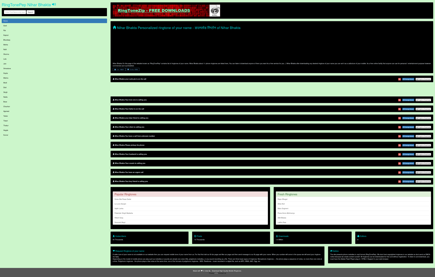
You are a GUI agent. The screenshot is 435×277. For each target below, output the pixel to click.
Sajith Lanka (119, 208)
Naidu (5, 97)
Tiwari (5, 121)
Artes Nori (281, 204)
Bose (5, 102)
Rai (4, 30)
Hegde (5, 130)
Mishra (5, 78)
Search (30, 12)
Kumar (5, 135)
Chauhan (6, 106)
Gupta (5, 73)
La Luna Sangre (120, 204)
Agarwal (6, 111)
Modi (5, 83)
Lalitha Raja (282, 222)
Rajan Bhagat (282, 199)
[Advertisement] (181, 46)
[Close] (399, 79)
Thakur (5, 125)
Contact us (222, 273)
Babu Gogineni (283, 208)
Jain (4, 63)
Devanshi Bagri (120, 222)
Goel (5, 25)
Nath (5, 49)
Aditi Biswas (282, 218)
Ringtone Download (424, 79)
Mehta (5, 44)
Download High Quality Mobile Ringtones (226, 271)
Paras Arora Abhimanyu (286, 213)
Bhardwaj (6, 40)
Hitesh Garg (119, 218)
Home (5, 21)
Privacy (211, 273)
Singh (5, 92)
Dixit (4, 87)
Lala (4, 59)
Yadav (5, 116)
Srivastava (7, 68)
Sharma (6, 54)
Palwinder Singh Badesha (124, 213)
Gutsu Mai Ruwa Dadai (123, 199)
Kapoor (6, 35)
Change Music (409, 79)
